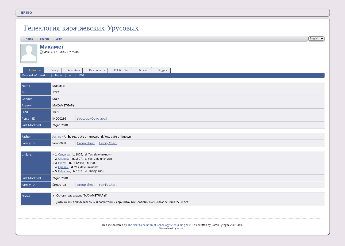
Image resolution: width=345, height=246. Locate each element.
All (70, 75)
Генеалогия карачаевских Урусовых (81, 28)
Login (58, 38)
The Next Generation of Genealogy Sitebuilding (156, 225)
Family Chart (108, 143)
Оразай (63, 167)
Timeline (144, 70)
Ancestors (74, 70)
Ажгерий (58, 136)
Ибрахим (64, 171)
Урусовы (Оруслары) (92, 118)
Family (55, 70)
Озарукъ (63, 158)
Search (44, 38)
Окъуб (62, 163)
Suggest (163, 70)
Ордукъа (64, 154)
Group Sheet (86, 143)
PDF (81, 75)
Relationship (121, 70)
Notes (58, 75)
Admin (181, 228)
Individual (35, 70)
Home (29, 38)
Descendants (97, 70)
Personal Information (35, 75)
